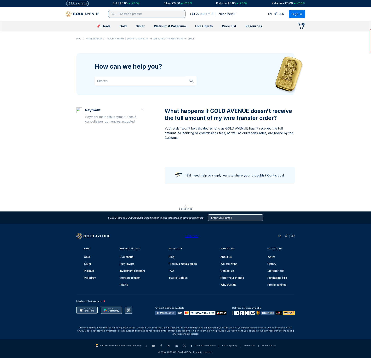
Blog (171, 256)
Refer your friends (232, 277)
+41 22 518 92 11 (201, 14)
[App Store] (87, 310)
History (271, 263)
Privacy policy (229, 345)
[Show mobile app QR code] (128, 310)
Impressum (249, 345)
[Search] (191, 80)
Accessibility (269, 345)
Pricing (124, 284)
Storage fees (275, 270)
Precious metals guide (183, 263)
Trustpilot (192, 236)
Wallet (271, 256)
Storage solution (130, 277)
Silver (87, 263)
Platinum (89, 270)
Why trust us (228, 284)
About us (226, 256)
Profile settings (276, 284)
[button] (123, 26)
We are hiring (228, 263)
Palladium (90, 277)
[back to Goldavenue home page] (82, 14)
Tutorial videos (178, 277)
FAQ (78, 38)
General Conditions (205, 345)
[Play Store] (111, 310)
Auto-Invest (127, 263)
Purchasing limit (277, 277)
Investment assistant (132, 270)
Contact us (227, 270)
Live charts (126, 256)
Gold (87, 256)
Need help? (227, 14)
